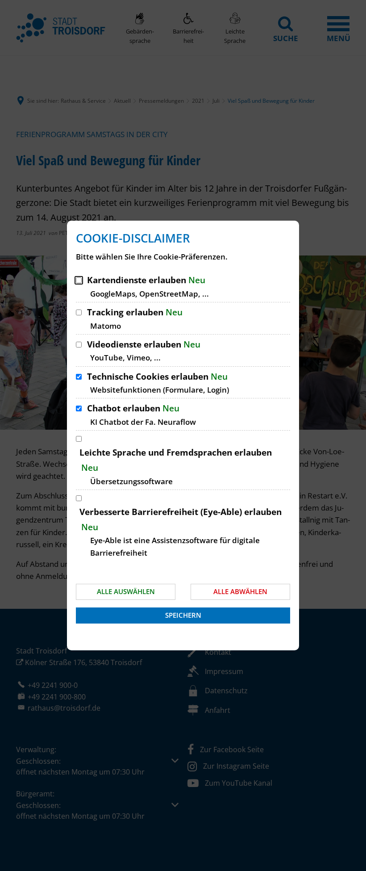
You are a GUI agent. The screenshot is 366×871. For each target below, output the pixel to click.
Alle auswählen (126, 591)
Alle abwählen (240, 591)
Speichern (183, 615)
